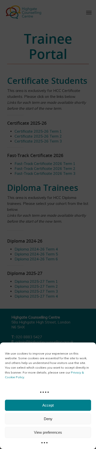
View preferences (48, 432)
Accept (48, 405)
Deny (48, 419)
